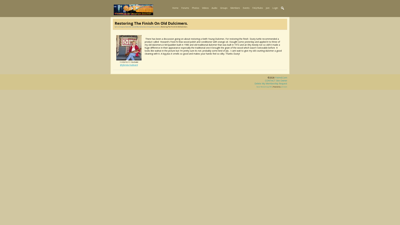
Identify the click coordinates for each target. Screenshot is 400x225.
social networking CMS (264, 87)
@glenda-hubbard (129, 64)
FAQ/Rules (257, 7)
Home (175, 7)
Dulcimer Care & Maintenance (135, 27)
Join (268, 7)
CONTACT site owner (276, 80)
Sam (116, 27)
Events (246, 7)
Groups (224, 7)
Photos (195, 7)
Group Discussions (153, 27)
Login (275, 7)
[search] (282, 8)
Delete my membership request (271, 83)
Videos (205, 7)
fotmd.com (281, 77)
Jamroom (284, 87)
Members (235, 7)
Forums (185, 7)
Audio (214, 7)
